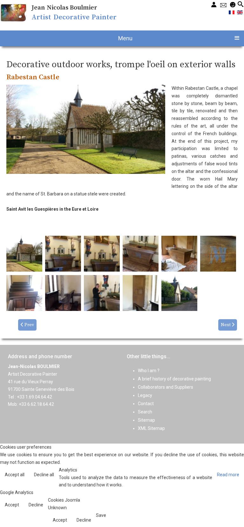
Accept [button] (12, 504)
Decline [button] (36, 504)
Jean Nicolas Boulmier (64, 8)
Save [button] (101, 515)
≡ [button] (237, 37)
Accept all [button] (14, 474)
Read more (228, 474)
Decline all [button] (44, 474)
